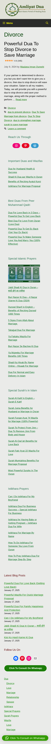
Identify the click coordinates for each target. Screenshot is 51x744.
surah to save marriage (16, 124)
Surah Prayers (11, 716)
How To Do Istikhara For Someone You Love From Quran (21, 546)
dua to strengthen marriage (27, 120)
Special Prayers (12, 711)
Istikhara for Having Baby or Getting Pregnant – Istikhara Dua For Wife (22, 523)
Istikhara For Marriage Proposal (24, 186)
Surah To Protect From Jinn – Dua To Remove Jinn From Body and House (23, 431)
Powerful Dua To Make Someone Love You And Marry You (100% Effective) (24, 240)
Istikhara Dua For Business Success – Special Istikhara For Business (22, 510)
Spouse (10, 702)
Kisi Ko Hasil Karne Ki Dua (18, 637)
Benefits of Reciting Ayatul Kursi (24, 181)
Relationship (12, 697)
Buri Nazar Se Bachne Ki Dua (23, 346)
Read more (21, 99)
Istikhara (8, 706)
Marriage (10, 692)
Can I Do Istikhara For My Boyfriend (23, 618)
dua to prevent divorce (19, 112)
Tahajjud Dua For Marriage (21, 330)
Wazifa (7, 720)
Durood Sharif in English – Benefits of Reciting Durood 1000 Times (22, 310)
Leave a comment (17, 128)
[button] (47, 23)
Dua (6, 679)
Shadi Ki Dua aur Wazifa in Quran (25, 177)
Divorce (12, 108)
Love (8, 688)
